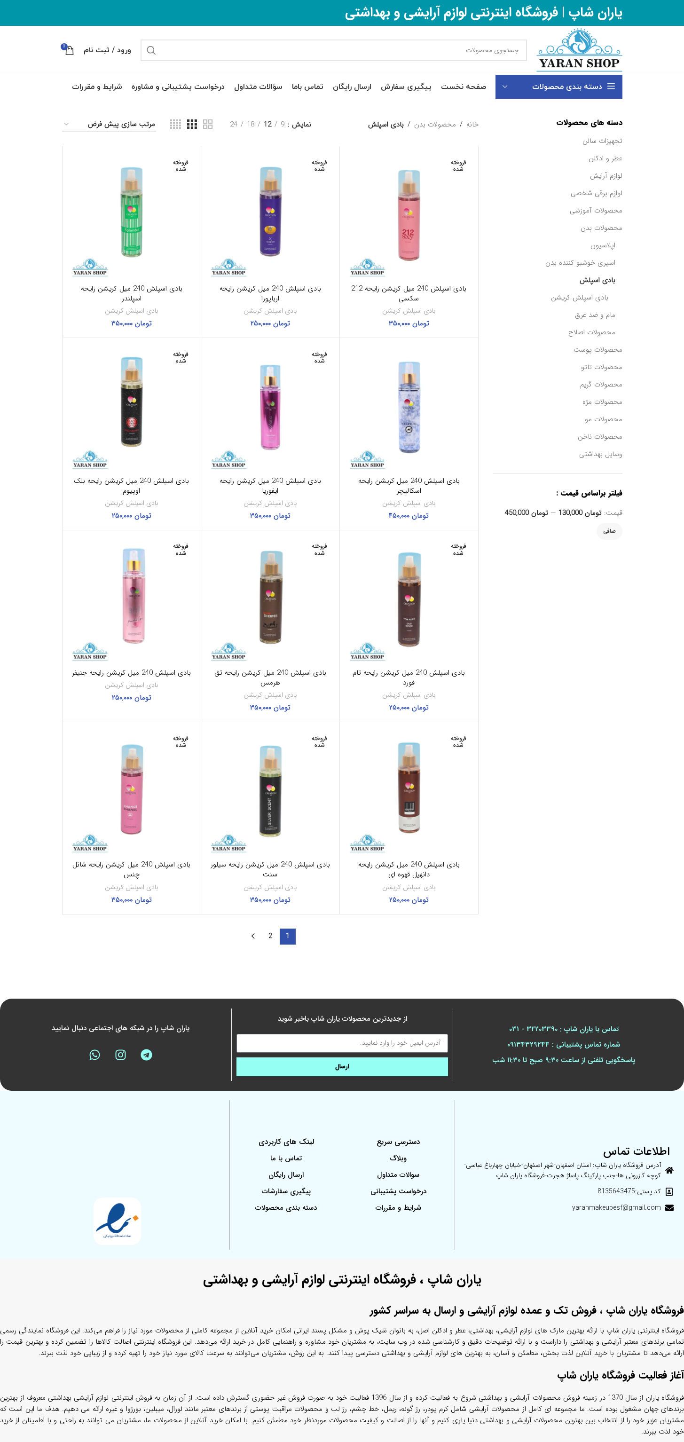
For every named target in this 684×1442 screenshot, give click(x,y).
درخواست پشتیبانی (398, 1191)
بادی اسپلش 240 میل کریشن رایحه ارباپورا (270, 293)
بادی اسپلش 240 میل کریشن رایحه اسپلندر (131, 293)
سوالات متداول (398, 1175)
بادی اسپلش (597, 280)
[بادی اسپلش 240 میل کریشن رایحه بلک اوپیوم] (131, 407)
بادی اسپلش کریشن (579, 297)
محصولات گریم (601, 384)
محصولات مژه (602, 402)
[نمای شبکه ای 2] (207, 125)
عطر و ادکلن (605, 158)
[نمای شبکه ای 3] (192, 125)
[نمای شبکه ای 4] (175, 125)
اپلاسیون (602, 245)
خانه (472, 124)
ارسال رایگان (286, 1175)
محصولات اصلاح (591, 332)
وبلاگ (398, 1158)
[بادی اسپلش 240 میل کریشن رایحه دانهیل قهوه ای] (409, 791)
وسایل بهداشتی (600, 454)
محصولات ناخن (600, 436)
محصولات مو (603, 419)
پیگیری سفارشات (286, 1191)
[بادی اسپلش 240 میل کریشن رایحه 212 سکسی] (409, 215)
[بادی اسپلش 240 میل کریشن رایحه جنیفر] (131, 599)
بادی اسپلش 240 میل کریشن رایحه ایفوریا (270, 485)
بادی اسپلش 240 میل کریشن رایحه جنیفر (131, 672)
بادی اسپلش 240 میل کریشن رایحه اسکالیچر (409, 485)
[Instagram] (120, 1055)
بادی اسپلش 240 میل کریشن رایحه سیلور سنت (270, 869)
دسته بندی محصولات (286, 1207)
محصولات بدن (601, 228)
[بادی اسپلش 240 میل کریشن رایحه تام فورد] (409, 599)
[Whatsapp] (94, 1055)
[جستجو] (151, 50)
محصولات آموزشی (596, 210)
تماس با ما (286, 1158)
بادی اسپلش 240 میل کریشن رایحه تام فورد (409, 677)
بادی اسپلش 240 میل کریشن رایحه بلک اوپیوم (131, 485)
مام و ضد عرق (595, 315)
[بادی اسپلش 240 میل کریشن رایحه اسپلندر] (131, 215)
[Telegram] (146, 1055)
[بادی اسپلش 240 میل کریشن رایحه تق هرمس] (270, 599)
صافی (609, 531)
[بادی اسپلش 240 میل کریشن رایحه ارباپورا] (270, 215)
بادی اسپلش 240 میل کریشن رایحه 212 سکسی (408, 293)
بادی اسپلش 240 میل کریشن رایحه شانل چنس (131, 869)
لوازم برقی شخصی (596, 193)
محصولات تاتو (601, 367)
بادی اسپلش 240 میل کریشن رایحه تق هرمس (270, 677)
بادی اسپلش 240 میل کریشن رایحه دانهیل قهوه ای (409, 869)
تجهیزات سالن (602, 141)
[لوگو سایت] (579, 49)
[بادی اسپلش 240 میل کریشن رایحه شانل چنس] (131, 791)
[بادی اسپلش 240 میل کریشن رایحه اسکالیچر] (409, 407)
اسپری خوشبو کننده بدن (580, 262)
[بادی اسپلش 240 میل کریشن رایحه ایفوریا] (270, 407)
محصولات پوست (598, 349)
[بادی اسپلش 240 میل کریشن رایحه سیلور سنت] (270, 791)
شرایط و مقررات (398, 1207)
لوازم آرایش (606, 175)
